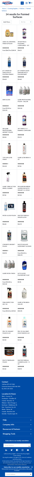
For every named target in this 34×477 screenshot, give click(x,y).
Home (4, 8)
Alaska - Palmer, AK (7, 409)
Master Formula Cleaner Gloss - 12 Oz (24, 362)
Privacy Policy (18, 459)
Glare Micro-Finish (9, 273)
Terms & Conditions (26, 457)
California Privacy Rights (10, 453)
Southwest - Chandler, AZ (9, 398)
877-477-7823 (11, 384)
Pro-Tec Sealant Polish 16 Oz (8, 332)
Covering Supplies (13, 8)
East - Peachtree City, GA (9, 407)
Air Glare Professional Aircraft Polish (8, 130)
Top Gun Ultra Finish (7, 158)
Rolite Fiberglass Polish (8, 361)
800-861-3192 (16, 386)
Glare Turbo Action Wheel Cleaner (9, 187)
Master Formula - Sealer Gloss (23, 216)
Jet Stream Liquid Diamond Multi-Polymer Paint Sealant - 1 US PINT (24, 72)
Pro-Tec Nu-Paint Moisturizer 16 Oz (24, 332)
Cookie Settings (17, 455)
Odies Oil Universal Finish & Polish (9, 42)
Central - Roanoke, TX (8, 400)
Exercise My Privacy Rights (23, 453)
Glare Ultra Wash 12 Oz (24, 158)
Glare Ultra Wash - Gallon (24, 303)
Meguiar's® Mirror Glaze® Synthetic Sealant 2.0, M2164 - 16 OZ (24, 188)
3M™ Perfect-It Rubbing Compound (24, 129)
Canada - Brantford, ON (8, 411)
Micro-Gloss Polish (9, 215)
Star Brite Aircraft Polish (9, 245)
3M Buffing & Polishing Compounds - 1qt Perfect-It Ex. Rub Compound (23, 43)
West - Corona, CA (7, 396)
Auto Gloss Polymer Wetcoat (23, 274)
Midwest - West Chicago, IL (9, 403)
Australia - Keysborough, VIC (9, 414)
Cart (31, 3)
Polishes (22, 8)
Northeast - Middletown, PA (9, 405)
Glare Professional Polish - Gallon (24, 100)
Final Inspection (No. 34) (8, 303)
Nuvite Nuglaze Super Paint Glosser (24, 245)
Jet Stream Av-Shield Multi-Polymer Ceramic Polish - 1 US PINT (8, 72)
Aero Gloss (6, 99)
